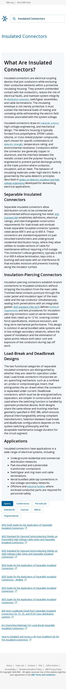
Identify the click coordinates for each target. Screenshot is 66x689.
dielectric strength (13, 144)
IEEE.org (10, 2)
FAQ (40, 665)
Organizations (11, 515)
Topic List (19, 665)
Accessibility (10, 669)
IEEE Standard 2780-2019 (26, 306)
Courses (25, 509)
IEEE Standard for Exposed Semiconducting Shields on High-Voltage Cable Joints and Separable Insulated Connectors (30, 553)
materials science (49, 123)
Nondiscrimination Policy (30, 669)
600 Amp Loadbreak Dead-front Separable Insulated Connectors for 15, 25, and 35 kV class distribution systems (29, 613)
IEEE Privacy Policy (53, 669)
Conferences (22, 503)
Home (9, 665)
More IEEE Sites (24, 2)
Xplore (7, 503)
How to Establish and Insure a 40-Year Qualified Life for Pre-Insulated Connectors (30, 638)
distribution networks (18, 99)
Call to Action (52, 665)
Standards (9, 509)
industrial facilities (36, 486)
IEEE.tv (37, 509)
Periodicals (41, 503)
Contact (31, 665)
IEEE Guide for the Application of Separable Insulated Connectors (29, 567)
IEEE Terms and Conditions (43, 674)
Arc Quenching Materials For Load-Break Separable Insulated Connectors (28, 627)
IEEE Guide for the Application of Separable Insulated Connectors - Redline (29, 578)
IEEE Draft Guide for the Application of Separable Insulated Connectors (27, 526)
